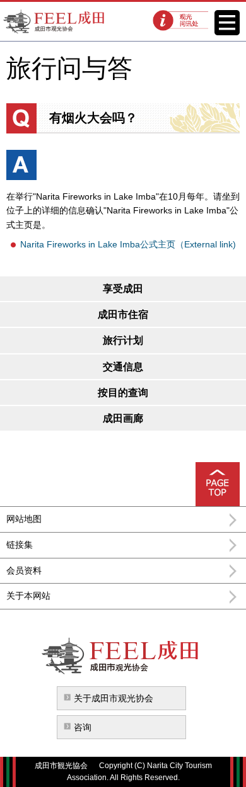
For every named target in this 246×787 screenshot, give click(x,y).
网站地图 (24, 519)
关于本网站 (28, 596)
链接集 (19, 545)
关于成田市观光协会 (113, 698)
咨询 (82, 727)
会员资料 (24, 570)
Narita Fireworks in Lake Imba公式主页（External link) (128, 244)
